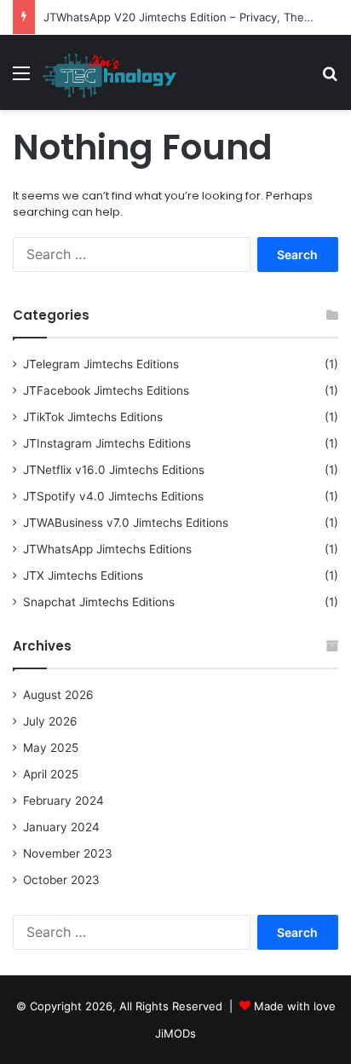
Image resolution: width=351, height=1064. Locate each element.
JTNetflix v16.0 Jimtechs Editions (113, 470)
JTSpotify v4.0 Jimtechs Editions (113, 496)
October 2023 (61, 880)
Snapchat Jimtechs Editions (99, 602)
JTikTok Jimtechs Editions (93, 417)
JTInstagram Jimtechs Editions (107, 443)
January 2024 (61, 827)
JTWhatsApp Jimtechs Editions (107, 549)
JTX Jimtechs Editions (83, 575)
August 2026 (58, 695)
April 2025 (50, 774)
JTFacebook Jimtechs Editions (106, 390)
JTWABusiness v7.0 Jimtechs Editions (125, 522)
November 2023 (67, 853)
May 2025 (50, 748)
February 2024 (63, 800)
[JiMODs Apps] (110, 72)
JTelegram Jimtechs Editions (101, 364)
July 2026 (50, 721)
